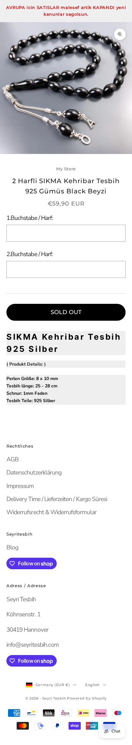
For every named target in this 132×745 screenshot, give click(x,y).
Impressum (20, 486)
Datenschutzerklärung (34, 472)
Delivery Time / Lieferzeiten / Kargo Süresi (56, 499)
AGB (12, 459)
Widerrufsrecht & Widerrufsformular (51, 512)
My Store (66, 168)
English (92, 685)
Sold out (66, 312)
